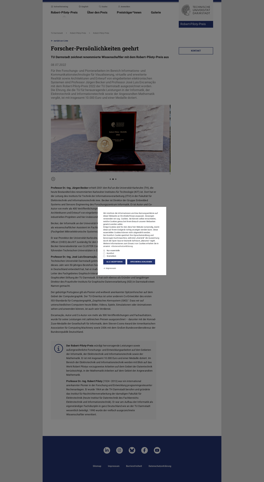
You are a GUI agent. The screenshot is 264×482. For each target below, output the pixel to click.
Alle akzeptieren (114, 262)
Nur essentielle (113, 250)
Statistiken (111, 256)
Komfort (110, 253)
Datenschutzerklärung (122, 246)
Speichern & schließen (141, 262)
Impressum (111, 268)
